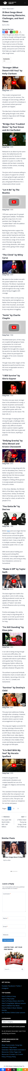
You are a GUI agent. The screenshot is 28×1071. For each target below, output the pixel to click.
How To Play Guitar (8, 999)
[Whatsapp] (14, 32)
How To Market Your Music (11, 1006)
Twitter (18, 986)
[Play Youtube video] (14, 82)
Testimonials (10, 1045)
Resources (5, 1052)
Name (5, 918)
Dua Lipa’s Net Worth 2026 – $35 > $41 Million (6, 822)
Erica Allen (6, 25)
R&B (8, 531)
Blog (3, 1045)
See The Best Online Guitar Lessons (13, 1013)
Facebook (11, 986)
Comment (7, 894)
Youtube (4, 986)
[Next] (24, 855)
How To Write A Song (9, 996)
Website (5, 935)
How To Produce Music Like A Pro (13, 1001)
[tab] (12, 871)
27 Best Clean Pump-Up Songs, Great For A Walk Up (21, 822)
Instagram (5, 988)
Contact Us (13, 1054)
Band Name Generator (17, 1050)
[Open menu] (25, 3)
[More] (17, 32)
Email (5, 926)
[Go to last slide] (4, 855)
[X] (11, 32)
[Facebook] (3, 32)
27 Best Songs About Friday (13, 857)
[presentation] (14, 847)
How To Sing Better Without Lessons (14, 1003)
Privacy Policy (11, 1057)
